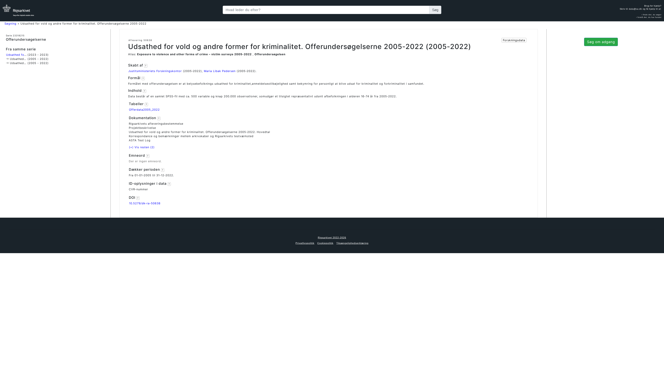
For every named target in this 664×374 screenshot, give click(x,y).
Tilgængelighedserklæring (352, 243)
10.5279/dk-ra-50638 (144, 203)
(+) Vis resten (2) (142, 147)
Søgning (10, 23)
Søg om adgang (601, 42)
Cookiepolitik (325, 243)
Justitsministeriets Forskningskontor (155, 71)
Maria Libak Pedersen (220, 71)
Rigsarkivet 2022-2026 (332, 237)
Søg (435, 10)
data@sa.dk (635, 9)
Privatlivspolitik (305, 243)
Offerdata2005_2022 (144, 109)
